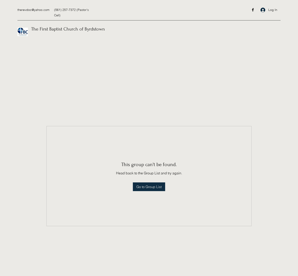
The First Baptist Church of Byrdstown (68, 29)
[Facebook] (253, 10)
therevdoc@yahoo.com (33, 10)
